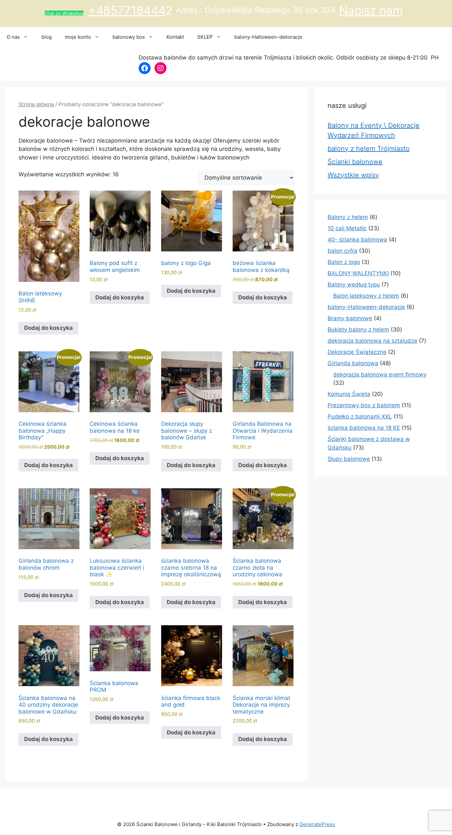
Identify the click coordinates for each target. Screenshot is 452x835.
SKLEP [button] (205, 37)
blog (46, 37)
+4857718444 (126, 10)
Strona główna (36, 104)
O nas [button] (13, 37)
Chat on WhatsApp (64, 13)
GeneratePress (317, 824)
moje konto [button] (78, 37)
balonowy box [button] (129, 37)
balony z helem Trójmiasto (369, 149)
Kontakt (175, 37)
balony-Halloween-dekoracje (268, 37)
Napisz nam (371, 10)
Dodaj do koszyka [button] (48, 328)
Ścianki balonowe (355, 162)
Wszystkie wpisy (353, 175)
